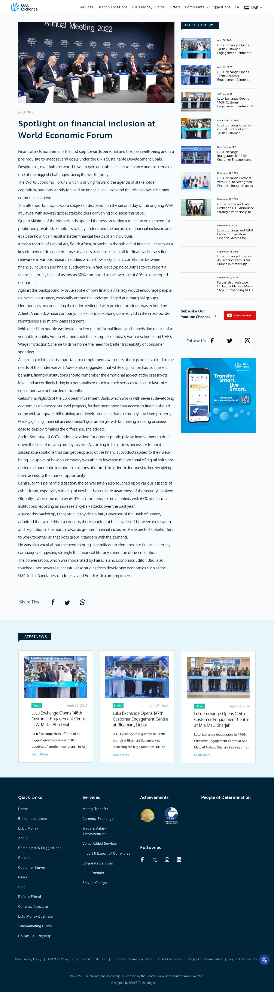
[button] (264, 959)
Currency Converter (33, 907)
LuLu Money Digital (148, 7)
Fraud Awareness (170, 959)
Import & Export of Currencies (106, 853)
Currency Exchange (97, 819)
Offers (175, 7)
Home (23, 809)
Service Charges (95, 883)
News (22, 877)
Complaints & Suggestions (208, 7)
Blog (21, 887)
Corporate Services (97, 863)
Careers (24, 858)
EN (237, 7)
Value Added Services (100, 844)
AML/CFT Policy (58, 959)
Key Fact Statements (243, 959)
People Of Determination (205, 959)
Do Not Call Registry (34, 936)
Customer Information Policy (133, 959)
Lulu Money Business (35, 916)
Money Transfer (95, 809)
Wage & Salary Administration (94, 831)
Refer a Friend (29, 897)
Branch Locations (113, 7)
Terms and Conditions (90, 959)
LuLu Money (28, 828)
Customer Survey (32, 868)
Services (86, 7)
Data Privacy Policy (28, 959)
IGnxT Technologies (142, 982)
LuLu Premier (93, 873)
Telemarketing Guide (35, 926)
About (23, 838)
